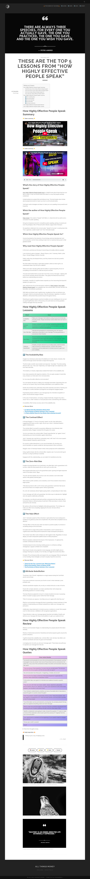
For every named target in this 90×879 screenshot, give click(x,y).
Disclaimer (40, 869)
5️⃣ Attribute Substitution (30, 103)
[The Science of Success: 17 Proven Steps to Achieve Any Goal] (44, 769)
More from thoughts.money (31, 729)
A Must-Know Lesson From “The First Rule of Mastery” (38, 849)
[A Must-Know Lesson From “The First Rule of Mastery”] (44, 833)
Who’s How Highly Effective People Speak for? (34, 92)
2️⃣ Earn (70, 5)
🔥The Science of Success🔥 (52, 5)
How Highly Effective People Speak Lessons (34, 95)
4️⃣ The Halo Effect (29, 101)
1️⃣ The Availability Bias (30, 96)
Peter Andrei (26, 218)
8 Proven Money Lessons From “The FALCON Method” (37, 816)
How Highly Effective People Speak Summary (34, 87)
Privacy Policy (49, 869)
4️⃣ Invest (82, 5)
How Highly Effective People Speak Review (34, 104)
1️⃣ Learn (63, 5)
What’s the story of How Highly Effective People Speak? (36, 89)
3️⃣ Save (76, 5)
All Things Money (45, 866)
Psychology (45, 57)
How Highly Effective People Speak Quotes (34, 106)
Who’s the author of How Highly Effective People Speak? (36, 90)
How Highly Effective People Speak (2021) (34, 192)
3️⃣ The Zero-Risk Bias (29, 100)
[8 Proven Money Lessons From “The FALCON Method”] (44, 801)
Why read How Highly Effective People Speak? (35, 93)
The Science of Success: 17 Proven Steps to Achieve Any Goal (40, 784)
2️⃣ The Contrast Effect (29, 98)
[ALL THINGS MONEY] (7, 9)
